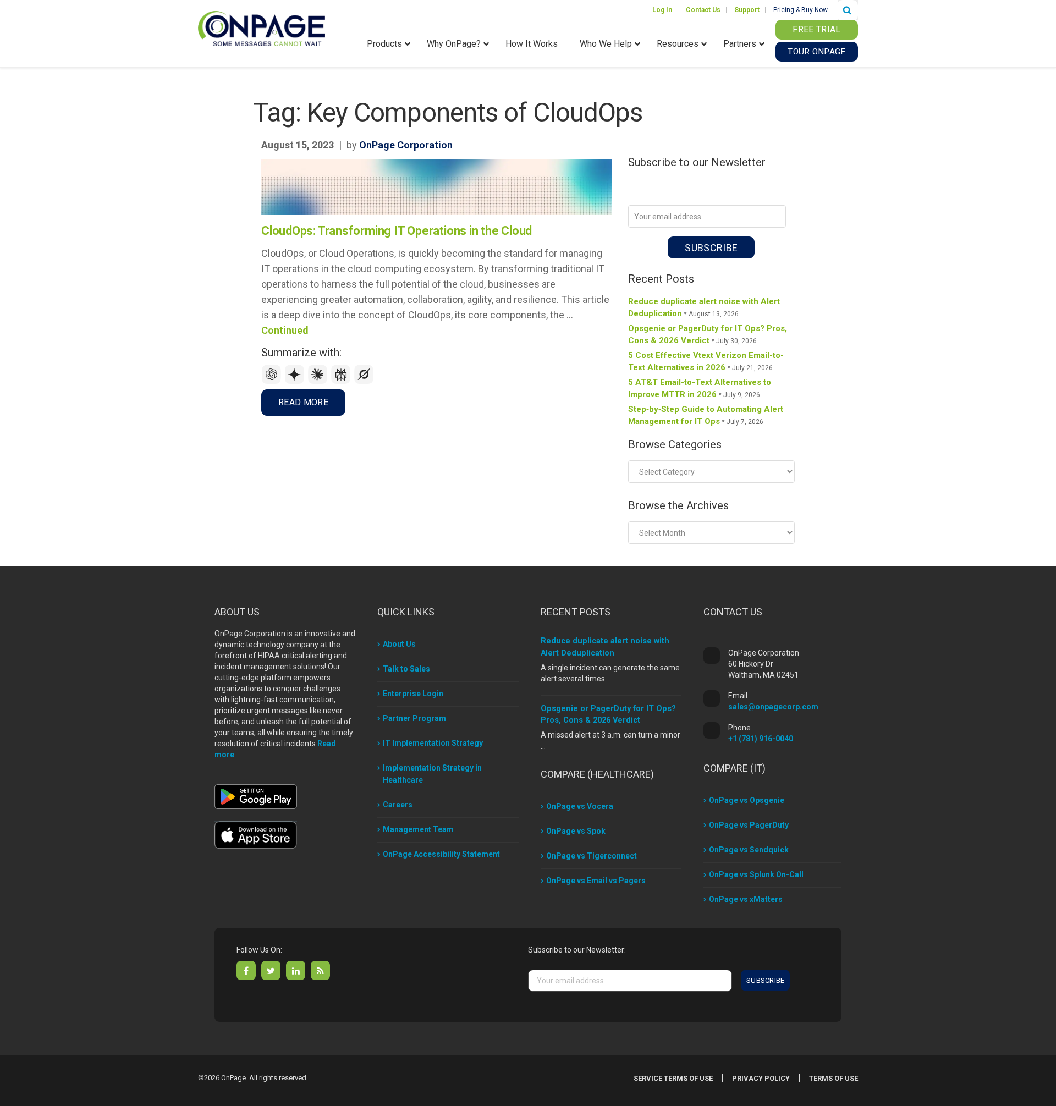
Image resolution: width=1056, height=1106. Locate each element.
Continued (285, 330)
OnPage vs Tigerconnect (591, 855)
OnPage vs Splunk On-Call (756, 874)
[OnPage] (261, 28)
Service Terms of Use (673, 1078)
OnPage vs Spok (576, 831)
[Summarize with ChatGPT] (272, 381)
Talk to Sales (406, 668)
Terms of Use (833, 1078)
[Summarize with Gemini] (295, 381)
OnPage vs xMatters (746, 899)
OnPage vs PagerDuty (749, 825)
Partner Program (414, 718)
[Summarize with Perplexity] (342, 381)
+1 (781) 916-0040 (760, 738)
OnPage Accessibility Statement (441, 854)
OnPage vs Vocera (579, 806)
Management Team (418, 829)
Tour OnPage (816, 52)
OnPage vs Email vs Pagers (596, 880)
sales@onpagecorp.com (773, 706)
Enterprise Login (413, 693)
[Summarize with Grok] (364, 381)
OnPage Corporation (406, 145)
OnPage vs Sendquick (749, 849)
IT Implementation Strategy (433, 743)
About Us (399, 644)
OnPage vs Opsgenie (746, 800)
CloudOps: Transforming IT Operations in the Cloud (396, 231)
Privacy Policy (761, 1078)
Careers (398, 804)
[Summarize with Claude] (319, 381)
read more (303, 402)
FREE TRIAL (816, 29)
